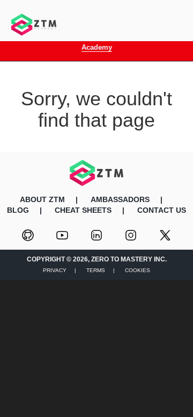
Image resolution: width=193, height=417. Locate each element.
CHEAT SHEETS (83, 210)
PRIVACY (54, 270)
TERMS (95, 270)
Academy (96, 47)
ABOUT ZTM (42, 199)
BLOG (18, 210)
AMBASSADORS (120, 199)
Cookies (137, 270)
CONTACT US (161, 210)
